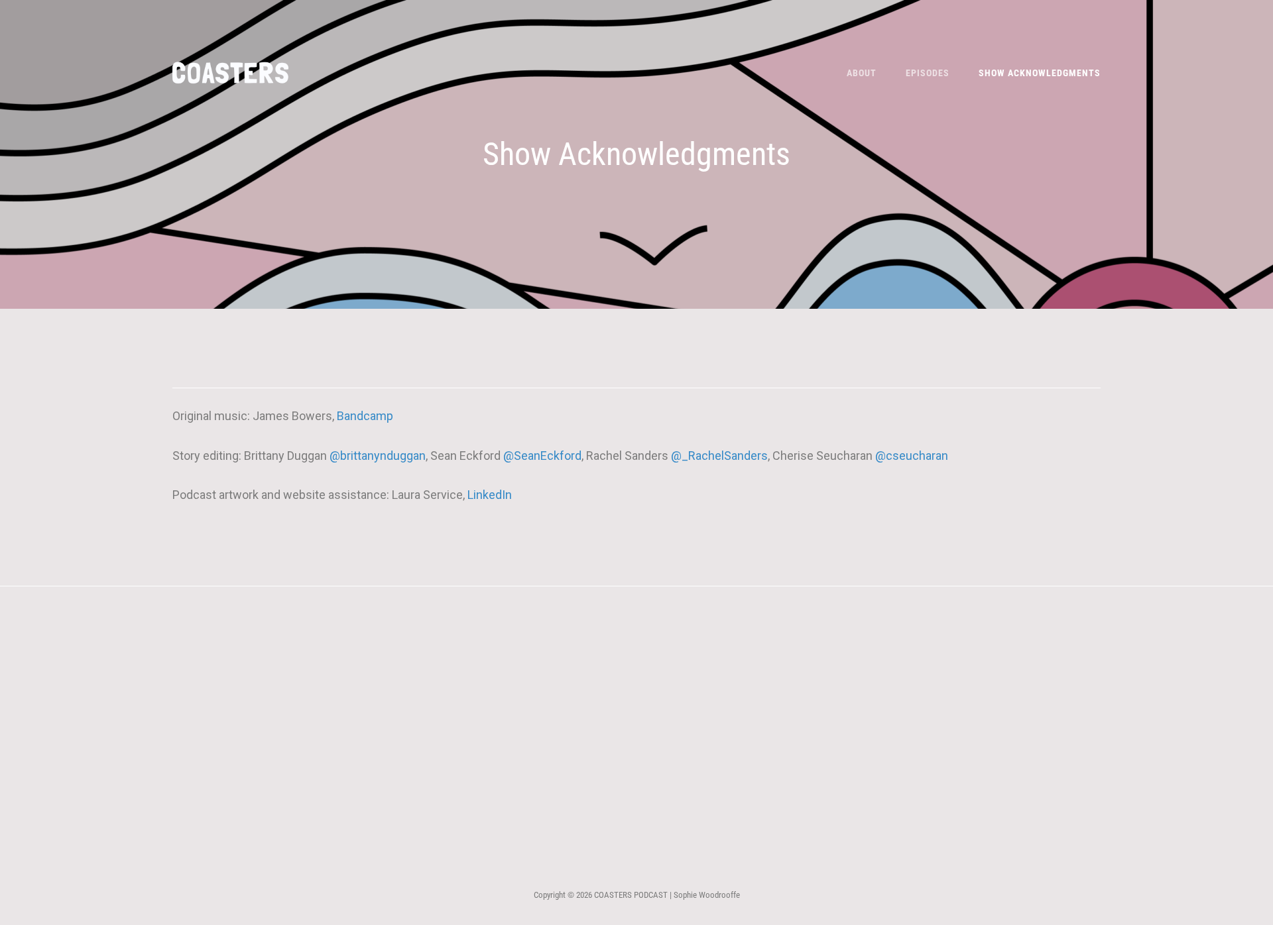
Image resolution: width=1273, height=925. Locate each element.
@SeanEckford (542, 455)
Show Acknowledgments (1040, 73)
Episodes (927, 73)
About (862, 73)
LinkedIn (489, 495)
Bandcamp (365, 416)
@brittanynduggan (378, 455)
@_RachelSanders (719, 455)
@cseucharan (911, 455)
